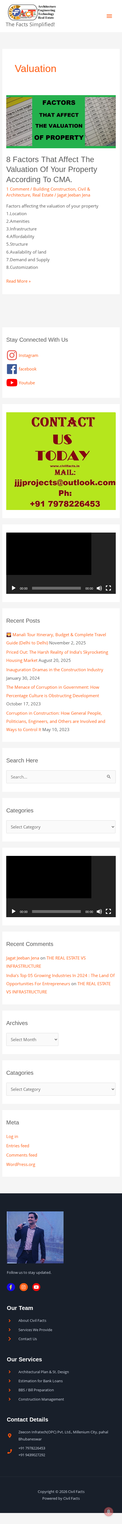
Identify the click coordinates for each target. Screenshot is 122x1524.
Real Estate (42, 195)
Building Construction (54, 189)
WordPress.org (20, 1164)
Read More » (18, 280)
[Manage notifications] (108, 1511)
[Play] (13, 588)
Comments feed (21, 1155)
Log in (12, 1136)
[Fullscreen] (108, 588)
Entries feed (17, 1145)
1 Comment (17, 189)
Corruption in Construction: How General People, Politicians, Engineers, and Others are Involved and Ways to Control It (55, 721)
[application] (60, 563)
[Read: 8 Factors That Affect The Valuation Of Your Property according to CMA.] (60, 121)
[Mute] (99, 588)
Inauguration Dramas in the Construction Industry (54, 669)
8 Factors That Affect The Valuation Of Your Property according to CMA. (51, 169)
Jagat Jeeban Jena (22, 958)
